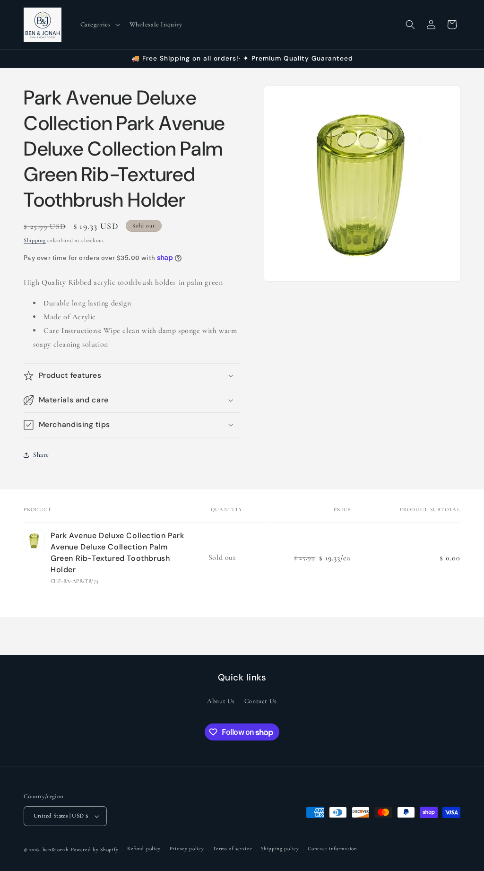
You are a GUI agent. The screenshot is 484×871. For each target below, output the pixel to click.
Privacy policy (187, 848)
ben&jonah (56, 849)
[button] (99, 25)
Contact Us (260, 701)
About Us (221, 701)
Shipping (35, 240)
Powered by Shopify (95, 849)
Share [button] (41, 455)
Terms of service (232, 848)
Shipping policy (280, 848)
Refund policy (144, 848)
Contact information (332, 848)
